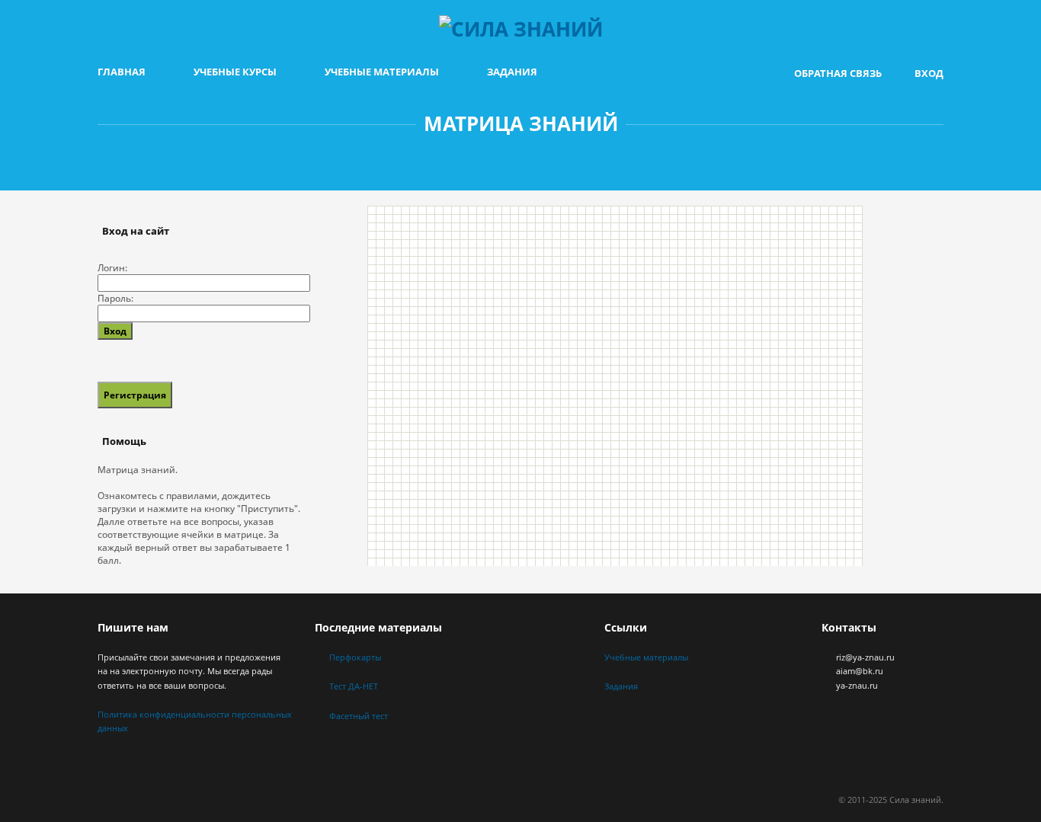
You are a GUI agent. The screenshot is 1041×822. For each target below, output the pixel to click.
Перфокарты (355, 657)
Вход (928, 73)
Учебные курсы (235, 71)
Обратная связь (838, 73)
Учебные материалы (382, 71)
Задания (512, 71)
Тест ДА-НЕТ (353, 686)
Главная (122, 71)
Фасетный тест (358, 715)
